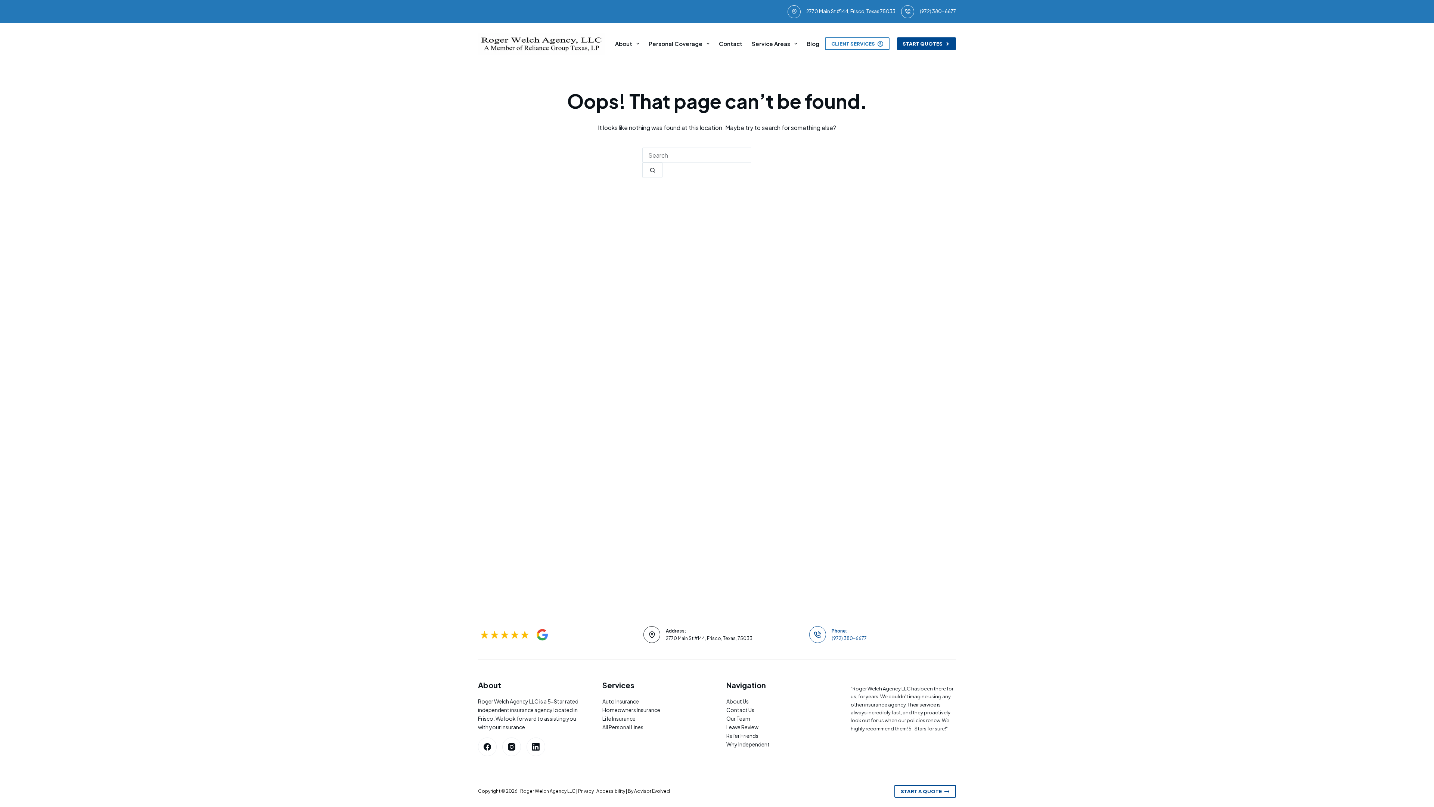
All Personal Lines (622, 727)
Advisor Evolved (652, 791)
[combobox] (696, 155)
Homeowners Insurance (631, 709)
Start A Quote (921, 791)
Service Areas (771, 43)
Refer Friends (742, 735)
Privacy (586, 791)
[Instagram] (511, 747)
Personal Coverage (675, 43)
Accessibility (610, 791)
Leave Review (742, 727)
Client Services (853, 44)
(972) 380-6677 (938, 11)
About (623, 43)
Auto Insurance (620, 701)
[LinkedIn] (536, 747)
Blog (813, 43)
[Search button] (652, 170)
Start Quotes (923, 44)
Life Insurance (619, 718)
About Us (737, 701)
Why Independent (748, 744)
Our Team (738, 718)
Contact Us (740, 709)
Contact (730, 43)
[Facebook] (487, 747)
